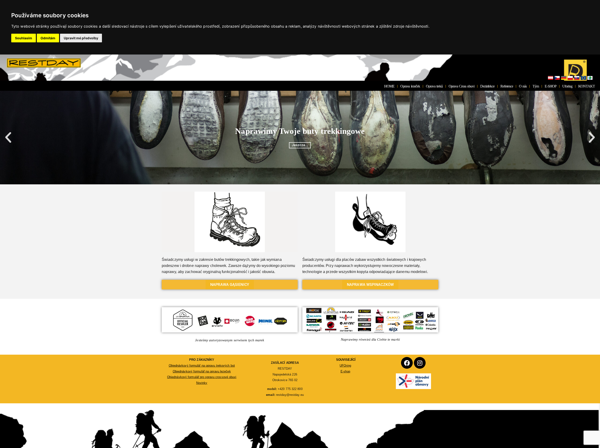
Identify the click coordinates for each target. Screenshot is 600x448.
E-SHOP (550, 86)
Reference (506, 86)
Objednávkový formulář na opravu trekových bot (202, 365)
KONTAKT (586, 86)
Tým (535, 86)
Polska (570, 78)
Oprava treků (434, 86)
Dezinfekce (487, 86)
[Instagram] (420, 363)
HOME (389, 86)
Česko (557, 78)
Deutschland (563, 78)
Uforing (567, 86)
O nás (523, 86)
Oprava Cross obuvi (461, 86)
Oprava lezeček (410, 86)
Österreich (550, 78)
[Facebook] (407, 363)
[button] (8, 138)
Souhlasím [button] (23, 38)
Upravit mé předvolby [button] (81, 38)
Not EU (590, 78)
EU (583, 78)
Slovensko (577, 78)
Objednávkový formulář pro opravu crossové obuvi (201, 377)
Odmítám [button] (48, 38)
